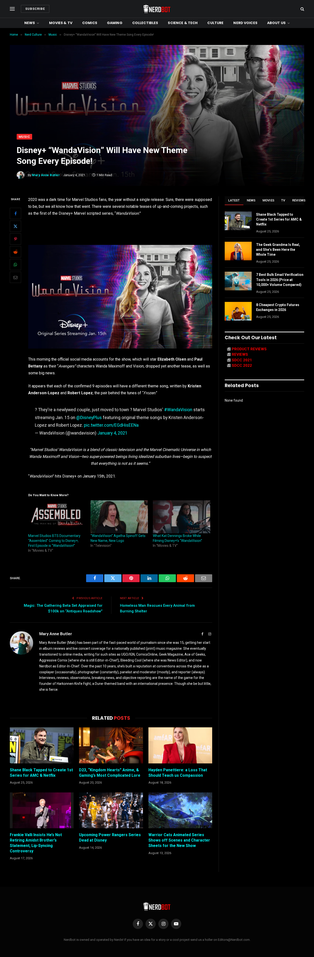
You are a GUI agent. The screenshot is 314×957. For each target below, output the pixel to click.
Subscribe (35, 9)
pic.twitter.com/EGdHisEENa (111, 425)
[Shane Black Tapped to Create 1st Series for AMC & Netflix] (42, 745)
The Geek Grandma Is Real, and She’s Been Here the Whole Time (278, 249)
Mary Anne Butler (46, 175)
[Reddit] (15, 251)
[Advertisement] (157, 97)
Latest (234, 200)
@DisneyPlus (89, 417)
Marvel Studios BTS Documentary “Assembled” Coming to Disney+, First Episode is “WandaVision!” (54, 541)
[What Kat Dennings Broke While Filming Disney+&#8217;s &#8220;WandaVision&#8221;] (181, 516)
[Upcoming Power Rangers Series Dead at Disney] (111, 810)
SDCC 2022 (242, 365)
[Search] (302, 8)
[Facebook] (15, 213)
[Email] (15, 277)
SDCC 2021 (242, 360)
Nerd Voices (245, 22)
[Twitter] (15, 226)
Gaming (114, 22)
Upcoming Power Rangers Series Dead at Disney (110, 837)
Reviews (299, 200)
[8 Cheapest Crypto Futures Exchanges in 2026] (238, 311)
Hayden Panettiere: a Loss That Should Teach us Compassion (177, 773)
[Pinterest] (15, 239)
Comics (89, 22)
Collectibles (145, 22)
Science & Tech (182, 22)
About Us (276, 22)
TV (283, 200)
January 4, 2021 (112, 433)
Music (24, 136)
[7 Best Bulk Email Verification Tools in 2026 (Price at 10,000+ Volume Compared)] (238, 281)
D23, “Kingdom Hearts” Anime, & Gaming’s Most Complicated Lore (109, 773)
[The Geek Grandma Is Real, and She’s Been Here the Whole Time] (238, 251)
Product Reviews (249, 349)
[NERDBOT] (157, 8)
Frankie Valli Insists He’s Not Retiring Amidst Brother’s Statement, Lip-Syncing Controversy (36, 842)
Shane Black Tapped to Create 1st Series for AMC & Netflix (41, 773)
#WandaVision (178, 409)
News (29, 22)
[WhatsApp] (15, 264)
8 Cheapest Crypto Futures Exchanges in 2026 (277, 307)
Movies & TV (61, 22)
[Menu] (12, 8)
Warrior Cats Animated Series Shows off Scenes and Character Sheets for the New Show (179, 840)
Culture (215, 22)
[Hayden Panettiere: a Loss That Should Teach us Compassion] (180, 745)
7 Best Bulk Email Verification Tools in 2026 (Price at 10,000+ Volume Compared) (279, 279)
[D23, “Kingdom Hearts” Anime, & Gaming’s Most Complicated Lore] (111, 745)
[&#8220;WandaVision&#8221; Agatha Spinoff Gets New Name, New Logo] (119, 516)
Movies (268, 200)
